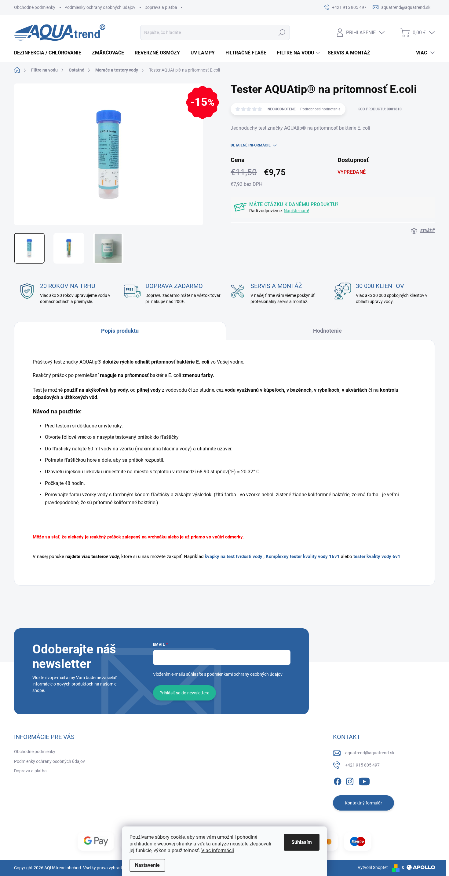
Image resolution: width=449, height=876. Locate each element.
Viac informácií (217, 850)
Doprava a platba (160, 7)
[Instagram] (349, 780)
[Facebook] (337, 780)
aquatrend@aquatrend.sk (369, 752)
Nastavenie (147, 865)
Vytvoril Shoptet (373, 867)
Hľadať (282, 32)
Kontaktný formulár (363, 802)
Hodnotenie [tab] (327, 330)
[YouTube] (364, 780)
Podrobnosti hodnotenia (320, 109)
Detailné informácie (251, 145)
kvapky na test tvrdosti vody (233, 556)
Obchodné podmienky (34, 7)
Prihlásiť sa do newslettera (184, 692)
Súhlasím (301, 842)
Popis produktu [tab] (120, 330)
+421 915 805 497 (362, 765)
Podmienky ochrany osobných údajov (99, 7)
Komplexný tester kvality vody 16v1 (303, 556)
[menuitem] (50, 53)
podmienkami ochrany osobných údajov (245, 674)
